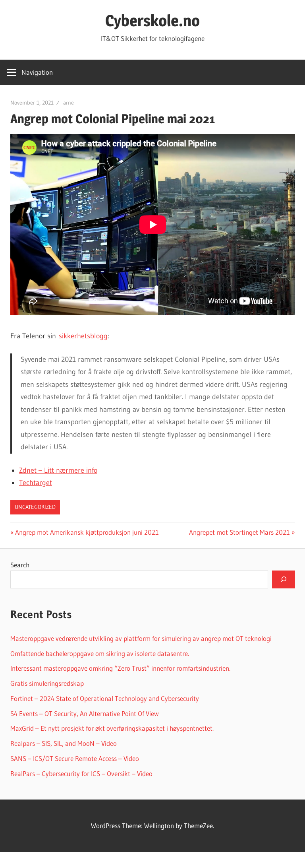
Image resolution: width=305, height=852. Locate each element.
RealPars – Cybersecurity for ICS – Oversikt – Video (81, 773)
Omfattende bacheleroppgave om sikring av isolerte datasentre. (99, 653)
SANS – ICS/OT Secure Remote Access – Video (74, 758)
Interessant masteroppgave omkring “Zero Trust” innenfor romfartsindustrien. (120, 668)
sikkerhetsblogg (83, 336)
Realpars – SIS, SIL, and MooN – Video (63, 743)
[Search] (283, 579)
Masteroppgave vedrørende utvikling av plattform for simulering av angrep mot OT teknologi (141, 638)
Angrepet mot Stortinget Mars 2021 (239, 532)
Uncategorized (35, 506)
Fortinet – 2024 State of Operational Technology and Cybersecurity (104, 698)
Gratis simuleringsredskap (47, 683)
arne (68, 102)
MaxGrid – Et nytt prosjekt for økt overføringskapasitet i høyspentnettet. (112, 728)
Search (19, 565)
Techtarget (35, 482)
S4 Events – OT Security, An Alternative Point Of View (84, 713)
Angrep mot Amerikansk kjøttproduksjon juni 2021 (87, 532)
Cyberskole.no (152, 20)
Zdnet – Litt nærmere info (58, 470)
